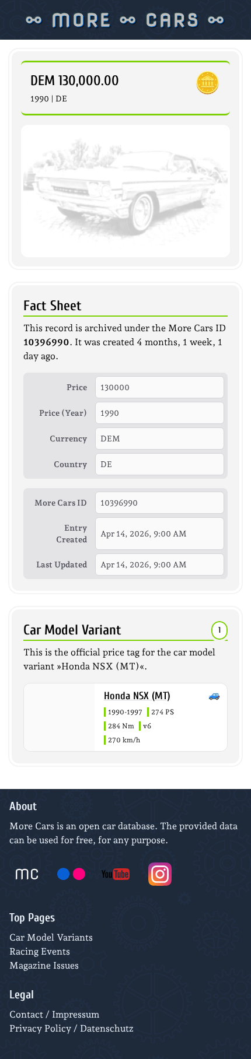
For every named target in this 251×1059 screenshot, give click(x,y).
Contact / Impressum (54, 1014)
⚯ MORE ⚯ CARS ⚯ (125, 19)
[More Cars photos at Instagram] (159, 874)
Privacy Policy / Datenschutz (71, 1028)
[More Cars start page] (26, 874)
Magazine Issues (44, 965)
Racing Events (39, 951)
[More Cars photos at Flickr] (71, 874)
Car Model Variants (51, 937)
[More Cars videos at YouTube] (115, 874)
